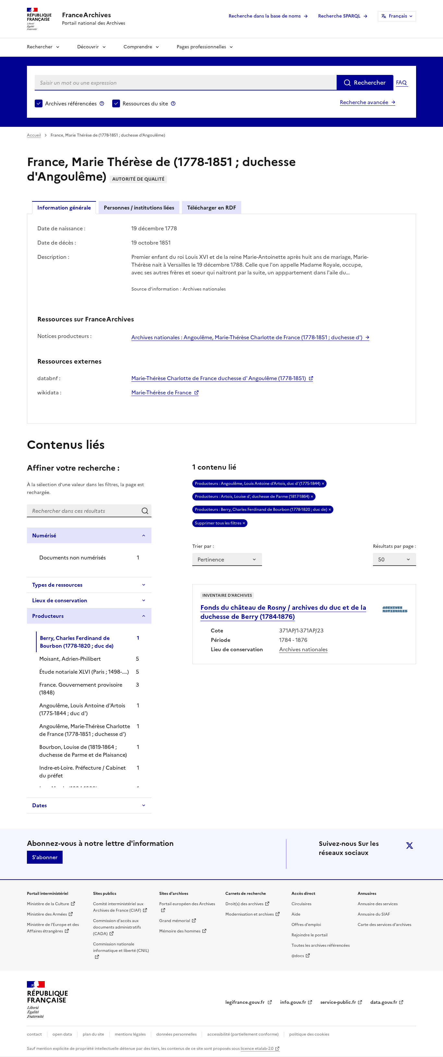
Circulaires (301, 904)
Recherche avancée (364, 102)
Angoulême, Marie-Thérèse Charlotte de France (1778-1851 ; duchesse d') (84, 730)
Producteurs (48, 616)
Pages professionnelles (201, 46)
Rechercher (40, 46)
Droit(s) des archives (244, 904)
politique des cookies (309, 1034)
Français (398, 16)
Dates (39, 805)
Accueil (34, 135)
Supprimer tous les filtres (218, 523)
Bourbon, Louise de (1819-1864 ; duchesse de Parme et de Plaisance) (83, 751)
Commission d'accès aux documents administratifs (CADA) (117, 927)
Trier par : (203, 546)
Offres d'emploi (306, 925)
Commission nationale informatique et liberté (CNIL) (121, 947)
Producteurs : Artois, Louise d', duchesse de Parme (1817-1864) (252, 496)
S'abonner (44, 857)
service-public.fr (338, 1002)
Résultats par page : (394, 546)
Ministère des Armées (47, 914)
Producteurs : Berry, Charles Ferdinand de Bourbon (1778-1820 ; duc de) (261, 509)
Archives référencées (71, 103)
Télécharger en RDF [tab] (211, 207)
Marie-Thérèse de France (161, 392)
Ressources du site (145, 103)
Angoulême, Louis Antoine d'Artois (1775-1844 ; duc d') (82, 709)
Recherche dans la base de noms (265, 16)
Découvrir (88, 46)
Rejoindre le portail (310, 935)
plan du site (93, 1034)
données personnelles (176, 1034)
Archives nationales (303, 649)
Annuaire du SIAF (374, 914)
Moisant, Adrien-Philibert (70, 659)
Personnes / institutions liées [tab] (139, 207)
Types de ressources (57, 585)
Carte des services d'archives (384, 925)
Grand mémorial (174, 921)
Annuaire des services (378, 904)
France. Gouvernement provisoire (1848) (80, 688)
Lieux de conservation (59, 600)
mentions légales (130, 1034)
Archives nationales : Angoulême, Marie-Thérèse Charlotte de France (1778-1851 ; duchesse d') (246, 337)
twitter (409, 845)
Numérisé (44, 535)
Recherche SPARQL (339, 16)
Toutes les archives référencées (321, 945)
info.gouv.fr (293, 1002)
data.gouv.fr (383, 1002)
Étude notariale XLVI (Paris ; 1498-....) (84, 672)
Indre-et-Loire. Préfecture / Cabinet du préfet (82, 771)
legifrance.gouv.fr (245, 1002)
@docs (298, 956)
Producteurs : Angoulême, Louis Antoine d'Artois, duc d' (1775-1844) (257, 483)
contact (34, 1034)
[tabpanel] (221, 318)
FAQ (401, 82)
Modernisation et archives (249, 914)
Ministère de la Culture (48, 904)
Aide (296, 914)
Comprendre (138, 46)
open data (62, 1034)
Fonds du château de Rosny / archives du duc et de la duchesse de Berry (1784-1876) (283, 612)
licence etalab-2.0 (257, 1048)
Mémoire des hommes (179, 931)
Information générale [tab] (64, 207)
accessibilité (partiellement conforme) (243, 1034)
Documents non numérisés (72, 557)
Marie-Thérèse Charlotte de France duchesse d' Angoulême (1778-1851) (218, 378)
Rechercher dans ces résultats (144, 510)
